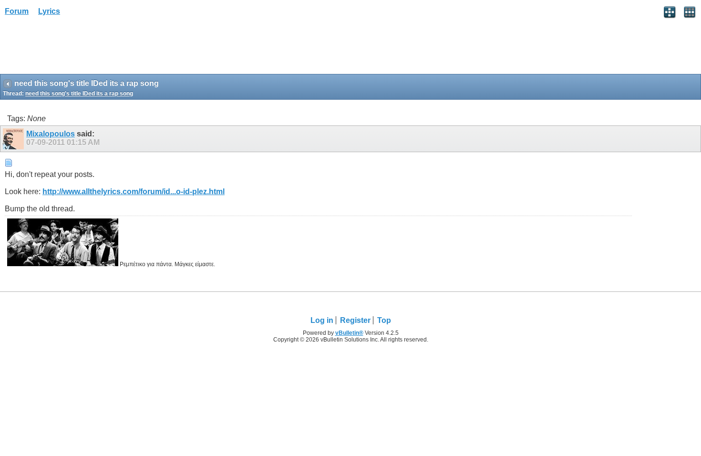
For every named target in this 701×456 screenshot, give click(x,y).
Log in (321, 320)
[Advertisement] (76, 48)
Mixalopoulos (50, 134)
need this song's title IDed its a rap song (79, 93)
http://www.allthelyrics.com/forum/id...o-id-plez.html (133, 191)
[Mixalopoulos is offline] (14, 138)
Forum (17, 11)
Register (355, 320)
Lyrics (49, 11)
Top (384, 320)
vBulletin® (349, 333)
